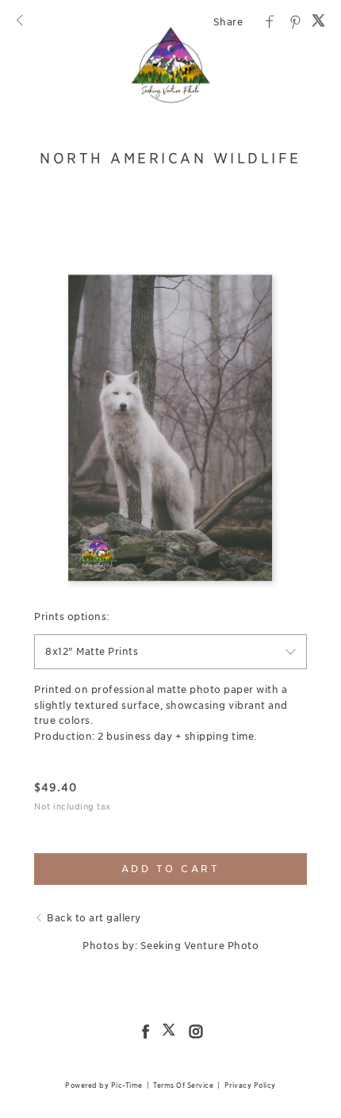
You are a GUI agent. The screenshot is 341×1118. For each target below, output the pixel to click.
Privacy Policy (250, 1085)
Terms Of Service (183, 1085)
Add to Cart (170, 869)
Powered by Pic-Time (104, 1085)
